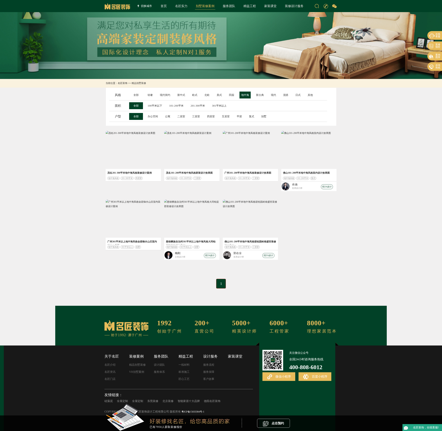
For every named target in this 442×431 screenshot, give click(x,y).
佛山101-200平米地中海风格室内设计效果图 (306, 173)
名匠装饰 (122, 83)
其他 (310, 95)
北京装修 (168, 401)
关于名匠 (111, 356)
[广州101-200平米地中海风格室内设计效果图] (250, 150)
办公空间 (153, 116)
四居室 (211, 116)
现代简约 (165, 95)
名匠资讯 (110, 371)
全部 (136, 95)
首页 (164, 6)
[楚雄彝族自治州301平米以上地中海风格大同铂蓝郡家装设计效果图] (191, 219)
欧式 (194, 95)
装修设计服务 (294, 6)
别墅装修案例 (205, 6)
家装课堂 (270, 6)
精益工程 (249, 6)
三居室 (196, 116)
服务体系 (159, 371)
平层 (239, 116)
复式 (251, 116)
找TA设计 (327, 186)
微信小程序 (283, 376)
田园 (231, 95)
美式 (219, 95)
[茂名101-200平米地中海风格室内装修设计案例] (191, 150)
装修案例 (136, 356)
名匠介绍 (110, 364)
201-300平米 (198, 105)
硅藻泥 (108, 401)
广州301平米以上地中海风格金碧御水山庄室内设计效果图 (132, 242)
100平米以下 (155, 105)
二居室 (181, 116)
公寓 (167, 116)
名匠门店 (110, 378)
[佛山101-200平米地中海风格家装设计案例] (309, 150)
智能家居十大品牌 (189, 401)
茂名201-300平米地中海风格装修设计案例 (129, 173)
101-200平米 (176, 105)
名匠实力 (181, 6)
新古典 (260, 95)
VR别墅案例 (136, 371)
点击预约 (277, 423)
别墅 (263, 116)
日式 (298, 95)
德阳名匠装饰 (212, 401)
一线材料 (184, 364)
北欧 (207, 95)
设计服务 (210, 356)
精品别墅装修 (139, 83)
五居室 (226, 116)
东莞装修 (152, 401)
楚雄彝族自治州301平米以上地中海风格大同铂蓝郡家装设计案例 (190, 242)
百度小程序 (319, 376)
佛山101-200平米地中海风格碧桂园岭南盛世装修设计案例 (250, 242)
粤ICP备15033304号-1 (192, 411)
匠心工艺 (184, 378)
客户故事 (208, 378)
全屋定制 (122, 401)
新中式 (181, 95)
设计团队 (159, 364)
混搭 (285, 95)
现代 (273, 95)
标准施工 (184, 371)
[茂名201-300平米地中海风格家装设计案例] (133, 150)
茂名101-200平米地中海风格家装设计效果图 (189, 173)
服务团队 (229, 6)
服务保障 (208, 371)
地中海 (245, 95)
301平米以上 (219, 105)
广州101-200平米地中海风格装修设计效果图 (247, 173)
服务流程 (208, 364)
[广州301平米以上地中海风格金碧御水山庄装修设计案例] (133, 219)
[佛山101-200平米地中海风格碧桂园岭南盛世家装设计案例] (250, 219)
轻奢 (150, 95)
